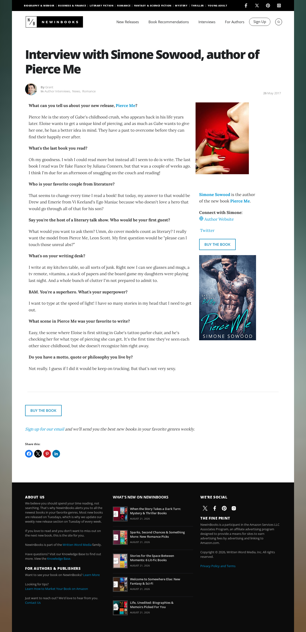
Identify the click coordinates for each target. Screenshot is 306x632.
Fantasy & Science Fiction (152, 5)
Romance (123, 5)
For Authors (234, 21)
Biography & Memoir (39, 5)
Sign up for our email (44, 429)
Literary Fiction (102, 5)
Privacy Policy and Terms (217, 566)
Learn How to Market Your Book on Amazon (56, 589)
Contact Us (33, 602)
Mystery (181, 5)
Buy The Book (217, 244)
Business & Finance (72, 5)
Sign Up (259, 21)
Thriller (197, 5)
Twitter (207, 230)
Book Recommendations (168, 21)
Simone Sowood (214, 194)
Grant (49, 87)
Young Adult (217, 5)
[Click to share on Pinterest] (47, 454)
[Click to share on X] (38, 454)
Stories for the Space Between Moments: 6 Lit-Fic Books (152, 558)
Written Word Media (77, 545)
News (76, 91)
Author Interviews (57, 91)
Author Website (219, 219)
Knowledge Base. (59, 558)
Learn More (91, 575)
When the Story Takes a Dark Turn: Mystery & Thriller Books (155, 511)
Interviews (206, 21)
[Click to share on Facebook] (29, 454)
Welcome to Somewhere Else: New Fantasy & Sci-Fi (155, 581)
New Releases (127, 21)
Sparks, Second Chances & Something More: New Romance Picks (157, 534)
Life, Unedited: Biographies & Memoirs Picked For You (152, 604)
